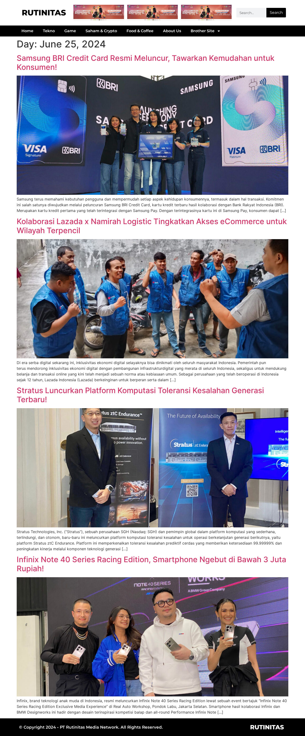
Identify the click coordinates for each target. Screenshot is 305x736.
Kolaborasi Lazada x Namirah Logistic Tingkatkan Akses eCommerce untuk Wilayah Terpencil (152, 226)
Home (27, 31)
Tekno (49, 31)
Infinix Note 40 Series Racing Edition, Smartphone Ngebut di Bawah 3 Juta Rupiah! (151, 564)
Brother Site (202, 31)
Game (70, 31)
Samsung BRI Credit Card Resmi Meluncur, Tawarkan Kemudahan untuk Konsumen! (145, 62)
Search (276, 12)
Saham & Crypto (101, 31)
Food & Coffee (140, 31)
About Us (172, 31)
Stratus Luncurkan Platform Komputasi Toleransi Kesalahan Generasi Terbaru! (140, 395)
